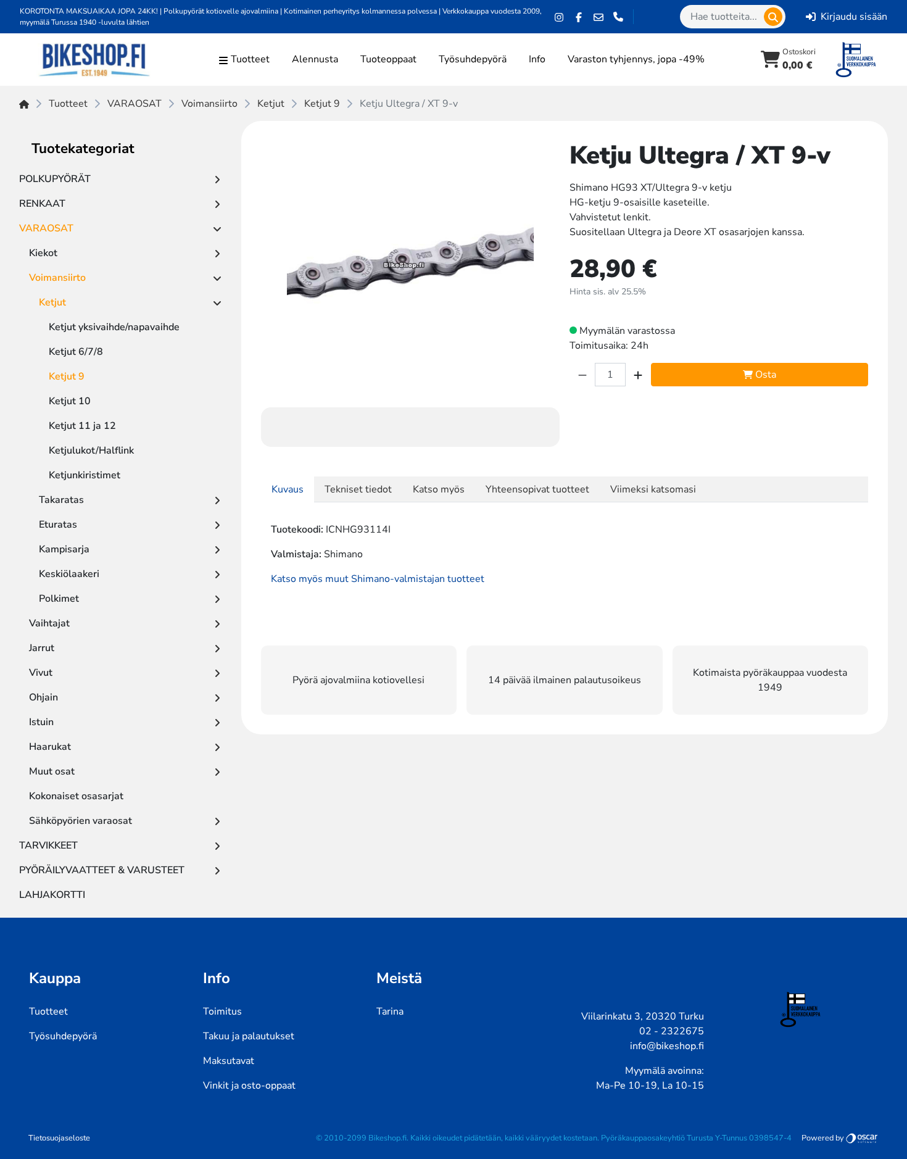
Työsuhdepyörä (473, 59)
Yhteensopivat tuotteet (537, 489)
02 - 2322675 (671, 1031)
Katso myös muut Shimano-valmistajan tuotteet (377, 579)
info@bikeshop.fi (667, 1046)
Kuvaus (287, 489)
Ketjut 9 (322, 103)
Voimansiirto (209, 103)
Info (537, 59)
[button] (773, 16)
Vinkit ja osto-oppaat (249, 1085)
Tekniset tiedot (358, 489)
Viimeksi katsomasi (653, 489)
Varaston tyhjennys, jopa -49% (636, 59)
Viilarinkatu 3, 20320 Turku (642, 1016)
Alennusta (315, 59)
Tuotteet (68, 103)
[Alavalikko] (217, 179)
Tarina (390, 1011)
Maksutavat (228, 1061)
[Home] (24, 103)
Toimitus (222, 1011)
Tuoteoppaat (388, 59)
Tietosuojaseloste (59, 1138)
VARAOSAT (134, 103)
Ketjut (270, 103)
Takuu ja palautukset (248, 1036)
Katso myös (439, 489)
